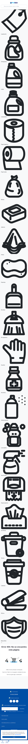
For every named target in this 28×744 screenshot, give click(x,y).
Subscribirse (22, 708)
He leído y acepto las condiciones (15, 711)
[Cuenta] (25, 2)
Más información (18, 734)
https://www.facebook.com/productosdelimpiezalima (11, 701)
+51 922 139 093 (14, 694)
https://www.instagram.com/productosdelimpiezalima (14, 701)
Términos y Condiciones (12, 711)
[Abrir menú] (2, 2)
